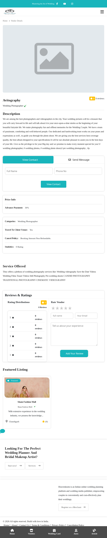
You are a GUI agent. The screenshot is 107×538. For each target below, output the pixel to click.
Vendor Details (16, 21)
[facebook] (57, 4)
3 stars (61, 308)
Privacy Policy (58, 525)
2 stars (57, 308)
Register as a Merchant (71, 507)
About (14, 525)
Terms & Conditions (40, 525)
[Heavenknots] (27, 498)
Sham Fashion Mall (27, 402)
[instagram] (64, 4)
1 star (53, 308)
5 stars (70, 308)
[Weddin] (80, 458)
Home (5, 21)
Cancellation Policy (75, 525)
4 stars (66, 308)
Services (32, 466)
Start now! (12, 466)
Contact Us (24, 525)
